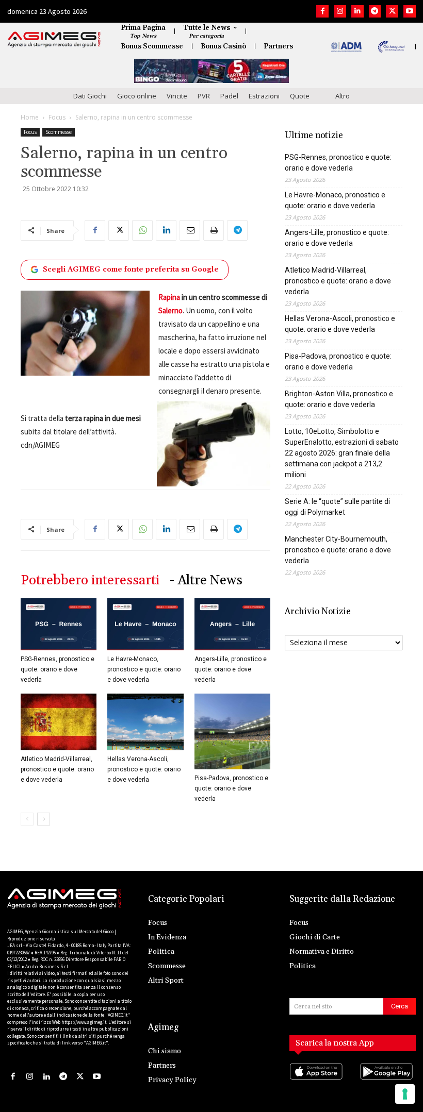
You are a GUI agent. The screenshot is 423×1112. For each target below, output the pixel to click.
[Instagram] (340, 11)
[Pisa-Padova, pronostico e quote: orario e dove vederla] (232, 731)
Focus (57, 117)
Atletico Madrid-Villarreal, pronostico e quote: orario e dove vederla (57, 769)
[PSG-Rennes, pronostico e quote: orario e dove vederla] (58, 624)
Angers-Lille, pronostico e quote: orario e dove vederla (230, 669)
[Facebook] (322, 11)
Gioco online (136, 95)
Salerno (170, 310)
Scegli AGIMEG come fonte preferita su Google (131, 269)
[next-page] (43, 819)
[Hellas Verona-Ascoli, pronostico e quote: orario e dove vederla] (145, 722)
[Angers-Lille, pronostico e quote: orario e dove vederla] (232, 624)
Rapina (169, 297)
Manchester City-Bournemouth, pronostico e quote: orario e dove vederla (338, 550)
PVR (204, 95)
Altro (342, 95)
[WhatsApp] (142, 230)
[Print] (213, 230)
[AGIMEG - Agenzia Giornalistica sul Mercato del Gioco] (54, 39)
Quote (300, 95)
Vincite (177, 95)
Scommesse (58, 132)
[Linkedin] (357, 11)
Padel (229, 95)
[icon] (317, 1081)
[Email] (190, 230)
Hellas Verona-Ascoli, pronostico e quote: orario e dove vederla (144, 769)
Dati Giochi (90, 95)
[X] (392, 11)
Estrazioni (264, 95)
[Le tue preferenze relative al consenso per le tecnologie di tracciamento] (405, 1094)
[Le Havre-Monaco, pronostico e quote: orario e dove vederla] (145, 624)
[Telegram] (375, 11)
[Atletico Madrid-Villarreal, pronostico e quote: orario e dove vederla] (58, 722)
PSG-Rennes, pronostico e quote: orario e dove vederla (57, 669)
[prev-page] (27, 819)
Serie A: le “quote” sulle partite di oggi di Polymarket (337, 506)
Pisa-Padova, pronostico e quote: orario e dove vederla (231, 788)
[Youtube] (409, 11)
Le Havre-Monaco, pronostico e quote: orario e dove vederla (144, 669)
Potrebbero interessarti (90, 580)
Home (30, 117)
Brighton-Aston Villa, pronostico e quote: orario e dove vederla (339, 399)
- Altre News (206, 580)
